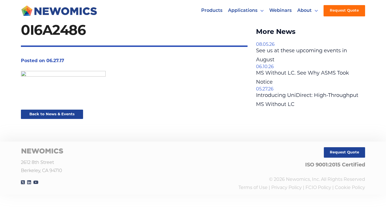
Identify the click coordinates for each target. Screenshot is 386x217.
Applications (242, 10)
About (304, 10)
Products (211, 10)
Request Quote (344, 10)
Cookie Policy (350, 188)
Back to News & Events (52, 114)
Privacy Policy (286, 188)
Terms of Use (253, 188)
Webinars (280, 10)
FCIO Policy (318, 188)
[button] (262, 10)
